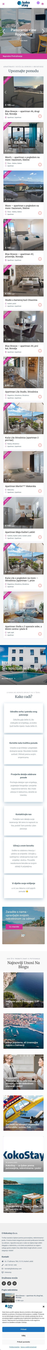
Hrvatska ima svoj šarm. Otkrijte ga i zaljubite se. (22, 1208)
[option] (23, 31)
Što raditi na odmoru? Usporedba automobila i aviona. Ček (22, 1125)
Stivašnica (25, 395)
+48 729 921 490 (11, 1265)
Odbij (23, 1336)
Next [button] (43, 32)
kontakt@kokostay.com (13, 1269)
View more (23, 40)
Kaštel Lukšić (11, 303)
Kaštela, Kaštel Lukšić (14, 536)
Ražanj (9, 444)
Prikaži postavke (23, 1342)
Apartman (10, 117)
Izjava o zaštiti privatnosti (29, 1347)
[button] (43, 1306)
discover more (7, 679)
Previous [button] (4, 32)
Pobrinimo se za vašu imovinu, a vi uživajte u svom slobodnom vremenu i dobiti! (23, 1083)
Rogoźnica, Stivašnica (14, 395)
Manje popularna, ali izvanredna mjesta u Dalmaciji (22, 1043)
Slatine (19, 163)
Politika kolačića (14, 1347)
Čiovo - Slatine (12, 163)
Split (8, 632)
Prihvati (23, 1329)
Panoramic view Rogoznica (23, 32)
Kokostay (8, 1272)
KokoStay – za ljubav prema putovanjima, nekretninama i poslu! (23, 1167)
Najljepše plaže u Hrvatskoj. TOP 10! (22, 1002)
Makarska (10, 490)
